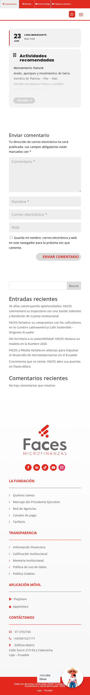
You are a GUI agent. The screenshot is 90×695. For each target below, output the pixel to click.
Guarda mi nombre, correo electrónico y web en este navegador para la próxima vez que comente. (43, 243)
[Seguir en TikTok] (45, 467)
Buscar (74, 286)
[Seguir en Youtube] (53, 467)
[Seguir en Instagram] (61, 467)
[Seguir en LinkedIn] (36, 467)
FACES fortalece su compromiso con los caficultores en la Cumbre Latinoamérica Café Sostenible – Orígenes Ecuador (45, 327)
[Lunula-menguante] (72, 20)
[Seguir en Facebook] (28, 467)
